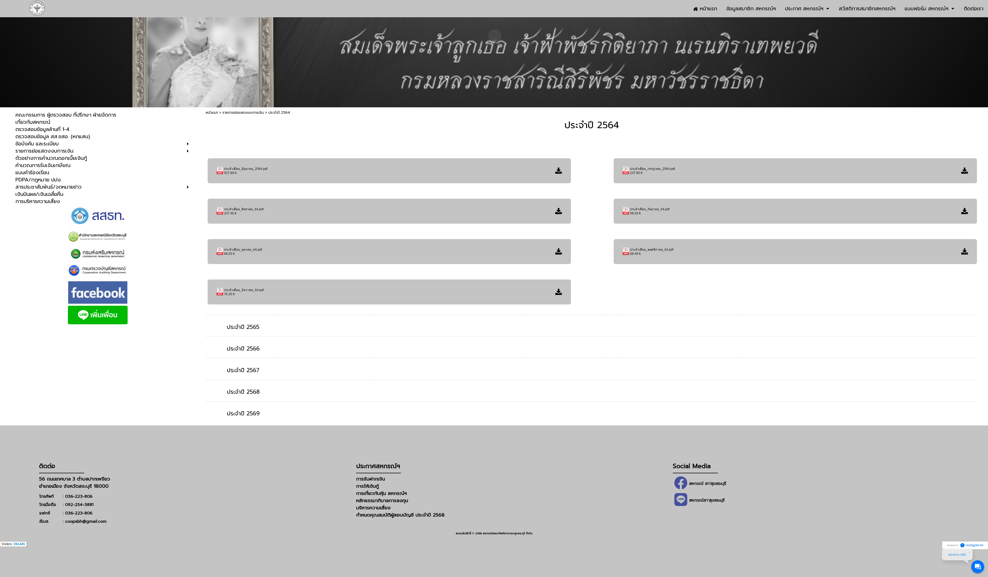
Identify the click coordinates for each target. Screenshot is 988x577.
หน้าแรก (212, 112)
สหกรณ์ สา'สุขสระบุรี (707, 483)
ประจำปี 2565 (243, 327)
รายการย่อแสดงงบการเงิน (243, 112)
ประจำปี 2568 (243, 392)
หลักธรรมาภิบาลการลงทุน (382, 500)
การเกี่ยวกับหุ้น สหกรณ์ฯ (381, 493)
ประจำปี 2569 (243, 413)
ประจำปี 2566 (243, 348)
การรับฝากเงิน (370, 479)
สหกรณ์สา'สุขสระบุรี (707, 500)
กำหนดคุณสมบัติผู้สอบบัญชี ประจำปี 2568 (400, 515)
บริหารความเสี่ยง (373, 507)
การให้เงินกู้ (367, 486)
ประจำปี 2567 (243, 370)
